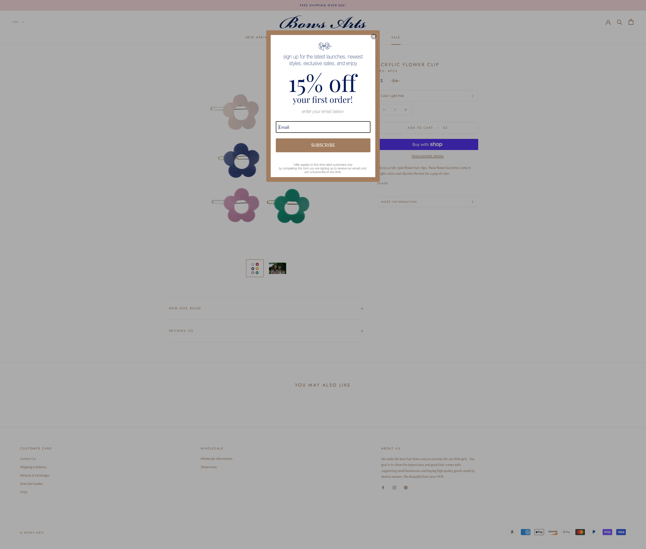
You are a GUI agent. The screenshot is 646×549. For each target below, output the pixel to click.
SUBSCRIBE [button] (323, 145)
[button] (374, 36)
